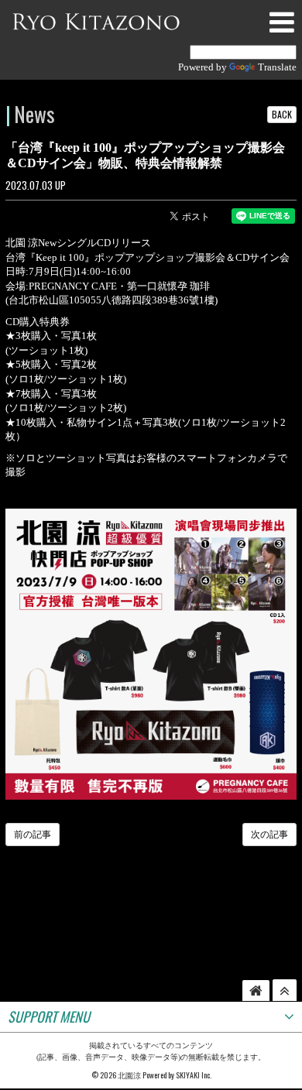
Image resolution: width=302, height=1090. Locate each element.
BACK (282, 114)
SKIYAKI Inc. (193, 1075)
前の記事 (32, 834)
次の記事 (269, 834)
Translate (277, 67)
